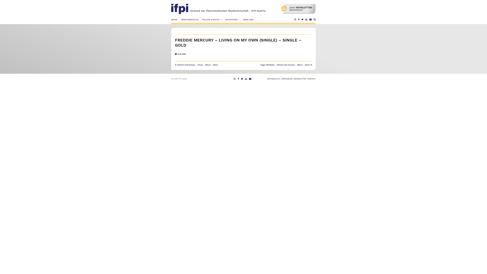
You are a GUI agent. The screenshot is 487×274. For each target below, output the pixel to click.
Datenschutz (273, 79)
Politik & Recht (211, 19)
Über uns (248, 19)
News (174, 19)
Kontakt (312, 79)
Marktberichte (189, 19)
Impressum (287, 79)
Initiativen (231, 19)
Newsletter (300, 79)
